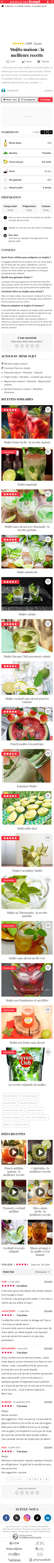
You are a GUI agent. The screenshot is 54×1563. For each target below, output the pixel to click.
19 (30, 1479)
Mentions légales (10, 1531)
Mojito (7, 1124)
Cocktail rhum (40, 6)
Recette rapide (29, 1095)
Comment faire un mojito (17, 368)
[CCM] (14, 1543)
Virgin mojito (11, 376)
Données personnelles (12, 1529)
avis (37, 43)
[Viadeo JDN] (40, 1554)
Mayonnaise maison (14, 381)
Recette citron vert (13, 1110)
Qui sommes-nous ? (13, 1527)
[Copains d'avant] (14, 1554)
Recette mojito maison (16, 363)
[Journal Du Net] (40, 1543)
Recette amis (21, 1124)
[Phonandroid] (40, 1560)
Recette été (10, 1103)
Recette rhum (35, 1110)
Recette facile (11, 1095)
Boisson (10, 6)
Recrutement (43, 1527)
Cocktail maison (23, 6)
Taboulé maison (12, 372)
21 (41, 1479)
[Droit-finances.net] (40, 1549)
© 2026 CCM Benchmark (40, 1531)
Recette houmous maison (17, 389)
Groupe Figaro (24, 1531)
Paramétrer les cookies (32, 1529)
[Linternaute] (14, 1549)
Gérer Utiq (46, 1529)
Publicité (33, 1527)
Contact (26, 1527)
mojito (7, 261)
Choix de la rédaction (36, 1117)
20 (35, 1479)
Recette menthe (28, 1103)
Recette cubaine (12, 1117)
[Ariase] (14, 1559)
